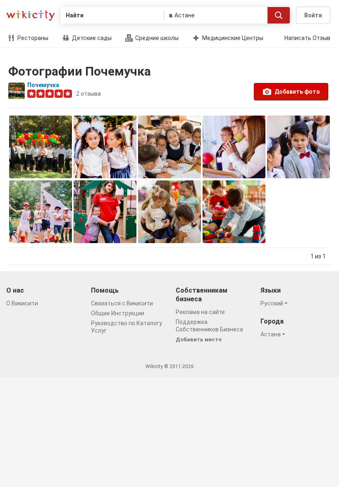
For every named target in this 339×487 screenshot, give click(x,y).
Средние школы (156, 38)
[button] (275, 303)
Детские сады (91, 38)
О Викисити (22, 303)
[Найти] (278, 15)
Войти (313, 15)
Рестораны (32, 38)
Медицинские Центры (232, 38)
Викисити (30, 15)
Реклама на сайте (200, 312)
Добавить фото (297, 91)
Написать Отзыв (307, 38)
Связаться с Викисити (122, 303)
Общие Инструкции (117, 313)
